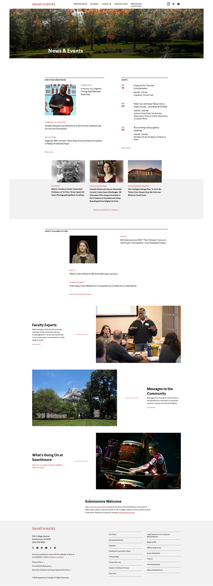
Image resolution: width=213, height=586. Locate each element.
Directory (112, 573)
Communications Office (97, 507)
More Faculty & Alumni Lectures (80, 294)
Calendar (112, 546)
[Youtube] (46, 548)
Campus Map (114, 557)
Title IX (150, 559)
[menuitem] (80, 4)
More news (48, 152)
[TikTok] (50, 548)
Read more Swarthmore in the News (106, 210)
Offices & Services (154, 548)
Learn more (36, 344)
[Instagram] (33, 548)
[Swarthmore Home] (43, 529)
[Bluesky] (55, 548)
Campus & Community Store (119, 551)
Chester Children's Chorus (119, 568)
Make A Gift (151, 542)
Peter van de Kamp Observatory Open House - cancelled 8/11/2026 (150, 105)
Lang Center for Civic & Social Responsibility (158, 536)
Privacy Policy (37, 562)
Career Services (115, 562)
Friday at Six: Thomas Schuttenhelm (144, 87)
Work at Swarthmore (155, 570)
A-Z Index (112, 534)
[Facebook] (37, 548)
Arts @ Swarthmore (116, 540)
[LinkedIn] (41, 548)
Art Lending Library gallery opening (146, 129)
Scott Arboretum (153, 553)
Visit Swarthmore (153, 564)
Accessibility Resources (41, 566)
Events (124, 80)
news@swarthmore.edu (126, 513)
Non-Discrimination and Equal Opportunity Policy (51, 570)
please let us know (56, 557)
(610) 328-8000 (38, 542)
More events (125, 148)
